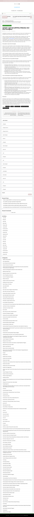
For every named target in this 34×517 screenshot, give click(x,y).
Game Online (5, 287)
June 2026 (4, 217)
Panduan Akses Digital (6, 360)
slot (3, 160)
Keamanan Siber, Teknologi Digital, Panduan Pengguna (11, 332)
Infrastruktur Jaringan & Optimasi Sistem (9, 300)
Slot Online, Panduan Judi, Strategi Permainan (9, 435)
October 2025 (5, 232)
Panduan (4, 352)
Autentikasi (7, 106)
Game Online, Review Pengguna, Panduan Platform (10, 289)
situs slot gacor (5, 145)
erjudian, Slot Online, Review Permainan (8, 280)
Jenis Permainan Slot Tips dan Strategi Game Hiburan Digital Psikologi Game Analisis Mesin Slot (17, 304)
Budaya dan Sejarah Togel (6, 271)
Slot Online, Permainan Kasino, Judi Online (9, 440)
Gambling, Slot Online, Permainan (8, 282)
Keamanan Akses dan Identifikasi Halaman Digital (10, 315)
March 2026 (4, 223)
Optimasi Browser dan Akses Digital (8, 344)
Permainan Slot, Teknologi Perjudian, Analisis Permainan (11, 401)
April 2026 (4, 221)
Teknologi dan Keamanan (7, 25)
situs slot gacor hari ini (6, 421)
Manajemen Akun (6, 108)
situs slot (4, 149)
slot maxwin (4, 174)
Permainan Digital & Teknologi (7, 390)
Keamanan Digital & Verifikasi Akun (8, 324)
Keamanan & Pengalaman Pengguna (8, 313)
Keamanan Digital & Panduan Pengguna (8, 322)
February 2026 (5, 225)
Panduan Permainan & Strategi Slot (8, 373)
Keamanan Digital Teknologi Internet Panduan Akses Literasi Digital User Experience (15, 326)
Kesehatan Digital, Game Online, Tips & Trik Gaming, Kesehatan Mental (13, 334)
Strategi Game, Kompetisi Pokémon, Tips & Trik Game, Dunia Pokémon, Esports (14, 449)
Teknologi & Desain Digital (7, 465)
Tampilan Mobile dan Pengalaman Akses (9, 456)
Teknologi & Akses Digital (6, 463)
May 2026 (4, 219)
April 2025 (4, 243)
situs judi (4, 410)
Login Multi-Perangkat (24, 106)
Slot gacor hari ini (5, 131)
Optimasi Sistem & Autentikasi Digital (8, 348)
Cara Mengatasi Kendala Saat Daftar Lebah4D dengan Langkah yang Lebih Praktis (15, 205)
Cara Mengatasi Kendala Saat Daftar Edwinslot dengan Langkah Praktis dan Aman (15, 203)
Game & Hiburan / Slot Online (7, 284)
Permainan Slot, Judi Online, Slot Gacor (8, 399)
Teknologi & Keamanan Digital (7, 467)
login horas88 (11, 38)
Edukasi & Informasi (6, 278)
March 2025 (4, 245)
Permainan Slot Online (6, 395)
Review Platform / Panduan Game (8, 406)
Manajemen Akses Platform (7, 340)
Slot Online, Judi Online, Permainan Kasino (9, 433)
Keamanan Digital (5, 318)
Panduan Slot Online (6, 377)
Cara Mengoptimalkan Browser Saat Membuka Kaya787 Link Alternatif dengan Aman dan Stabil (17, 207)
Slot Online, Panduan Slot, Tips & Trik (8, 438)
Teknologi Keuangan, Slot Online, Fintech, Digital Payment (11, 490)
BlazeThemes (26, 515)
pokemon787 (5, 403)
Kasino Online (5, 309)
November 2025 (5, 230)
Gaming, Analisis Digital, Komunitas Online (9, 293)
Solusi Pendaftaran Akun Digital (7, 446)
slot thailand (5, 171)
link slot (4, 138)
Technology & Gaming (6, 461)
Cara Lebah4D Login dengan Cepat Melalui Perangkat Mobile (19, 16)
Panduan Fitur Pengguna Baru (7, 367)
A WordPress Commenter (7, 212)
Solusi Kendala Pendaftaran (7, 444)
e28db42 (4, 31)
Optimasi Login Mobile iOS (7, 346)
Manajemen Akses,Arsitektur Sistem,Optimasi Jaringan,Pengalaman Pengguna (14, 342)
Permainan (4, 388)
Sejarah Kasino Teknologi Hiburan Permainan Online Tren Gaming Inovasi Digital (15, 408)
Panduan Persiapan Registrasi (7, 375)
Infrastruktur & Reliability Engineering (8, 298)
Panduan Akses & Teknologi (7, 356)
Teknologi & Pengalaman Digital (7, 470)
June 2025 (4, 239)
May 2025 (4, 241)
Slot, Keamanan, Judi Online (7, 442)
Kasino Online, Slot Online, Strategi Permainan (9, 311)
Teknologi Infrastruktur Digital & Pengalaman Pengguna (11, 485)
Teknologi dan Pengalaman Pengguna (8, 474)
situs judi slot (5, 412)
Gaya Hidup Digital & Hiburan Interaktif (8, 295)
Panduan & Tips (5, 354)
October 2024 (5, 254)
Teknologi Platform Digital (7, 494)
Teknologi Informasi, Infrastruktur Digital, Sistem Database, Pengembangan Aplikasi (15, 483)
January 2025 (5, 248)
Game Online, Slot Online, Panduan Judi (8, 291)
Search (3, 192)
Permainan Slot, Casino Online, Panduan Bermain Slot (11, 397)
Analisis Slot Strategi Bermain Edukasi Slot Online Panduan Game (12, 269)
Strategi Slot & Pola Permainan (7, 454)
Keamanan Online (5, 330)
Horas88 (12, 106)
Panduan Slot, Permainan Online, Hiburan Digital (10, 382)
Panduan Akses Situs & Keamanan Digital (9, 365)
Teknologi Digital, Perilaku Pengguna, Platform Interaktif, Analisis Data (13, 481)
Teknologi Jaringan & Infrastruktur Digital (9, 487)
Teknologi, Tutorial (5, 498)
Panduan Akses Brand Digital (7, 358)
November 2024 (5, 252)
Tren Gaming (5, 503)
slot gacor (4, 142)
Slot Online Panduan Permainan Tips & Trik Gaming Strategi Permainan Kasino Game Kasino (16, 428)
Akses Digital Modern (6, 261)
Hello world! (13, 212)
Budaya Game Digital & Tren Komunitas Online (9, 273)
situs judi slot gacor (6, 414)
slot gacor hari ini (5, 127)
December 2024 (5, 250)
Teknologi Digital (5, 476)
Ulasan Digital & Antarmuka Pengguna (8, 508)
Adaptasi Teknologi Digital (7, 259)
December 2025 (5, 228)
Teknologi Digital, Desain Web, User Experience (10, 478)
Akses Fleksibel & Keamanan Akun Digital (9, 263)
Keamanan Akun (17, 106)
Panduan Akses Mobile (6, 363)
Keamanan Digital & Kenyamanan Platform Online (10, 320)
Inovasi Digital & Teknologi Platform (8, 302)
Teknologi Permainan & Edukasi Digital (8, 492)
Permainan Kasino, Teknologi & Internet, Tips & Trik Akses (11, 392)
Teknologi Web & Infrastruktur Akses (8, 496)
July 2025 (4, 237)
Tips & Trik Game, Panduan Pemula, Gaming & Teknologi (11, 501)
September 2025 (5, 234)
